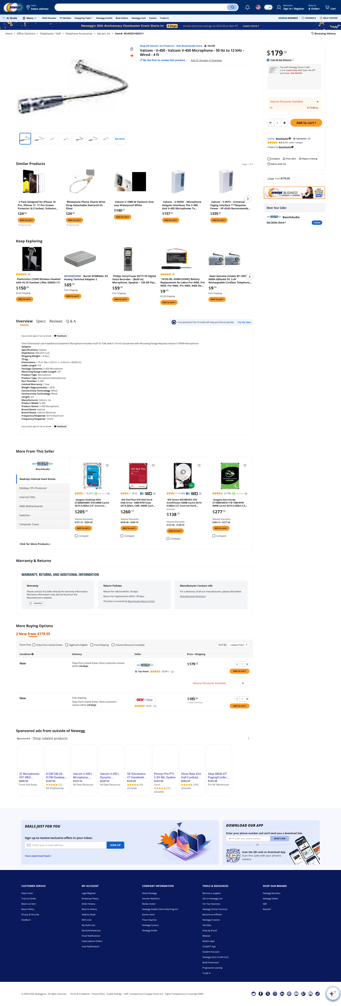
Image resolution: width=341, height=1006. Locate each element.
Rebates (206, 935)
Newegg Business (271, 893)
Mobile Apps (208, 941)
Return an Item (28, 903)
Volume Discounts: (84, 519)
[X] (267, 993)
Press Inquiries (149, 919)
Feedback (61, 335)
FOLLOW (316, 222)
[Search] (232, 7)
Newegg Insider (150, 930)
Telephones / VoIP (50, 33)
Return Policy (27, 909)
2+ (271, 108)
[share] (132, 49)
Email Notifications (91, 935)
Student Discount (210, 951)
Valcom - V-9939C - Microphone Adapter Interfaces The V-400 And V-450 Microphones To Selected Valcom (181, 205)
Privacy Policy (98, 993)
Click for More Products (34, 544)
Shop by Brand (209, 930)
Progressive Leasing (212, 967)
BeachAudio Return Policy (141, 601)
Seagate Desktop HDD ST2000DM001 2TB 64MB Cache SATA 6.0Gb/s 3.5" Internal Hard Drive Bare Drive (92, 502)
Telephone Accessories (79, 33)
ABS (265, 903)
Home (8, 33)
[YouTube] (296, 993)
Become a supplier (211, 893)
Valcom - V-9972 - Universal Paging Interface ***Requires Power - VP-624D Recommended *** (230, 205)
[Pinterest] (289, 993)
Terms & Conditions (80, 993)
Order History (88, 903)
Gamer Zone (148, 914)
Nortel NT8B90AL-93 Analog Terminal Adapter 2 (86, 277)
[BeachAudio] (159, 665)
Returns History (89, 909)
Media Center (149, 903)
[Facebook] (261, 993)
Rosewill (267, 909)
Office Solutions (26, 33)
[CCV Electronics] (159, 699)
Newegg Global (270, 898)
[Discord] (310, 993)
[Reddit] (131, 55)
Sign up (115, 845)
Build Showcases (210, 962)
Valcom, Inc (103, 33)
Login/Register (89, 893)
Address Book (88, 914)
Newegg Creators (211, 919)
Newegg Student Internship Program (160, 909)
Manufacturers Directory (193, 596)
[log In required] (107, 465)
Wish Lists (86, 919)
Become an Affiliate (212, 914)
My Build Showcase (91, 930)
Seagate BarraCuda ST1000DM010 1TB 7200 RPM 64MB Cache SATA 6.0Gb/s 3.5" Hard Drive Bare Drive (229, 502)
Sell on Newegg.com (212, 898)
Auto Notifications (90, 946)
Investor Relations (151, 898)
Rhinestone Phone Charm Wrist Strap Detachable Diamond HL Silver (85, 205)
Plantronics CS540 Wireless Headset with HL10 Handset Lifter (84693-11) (38, 281)
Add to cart (305, 123)
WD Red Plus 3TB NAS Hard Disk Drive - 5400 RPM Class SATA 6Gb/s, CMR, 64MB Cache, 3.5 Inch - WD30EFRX (138, 502)
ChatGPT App (209, 946)
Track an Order (28, 898)
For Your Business (211, 903)
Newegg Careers (150, 925)
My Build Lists (88, 925)
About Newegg (149, 893)
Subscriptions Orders (92, 941)
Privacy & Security (30, 914)
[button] (37, 7)
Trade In (206, 973)
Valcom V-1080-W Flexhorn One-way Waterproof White (134, 203)
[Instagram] (275, 993)
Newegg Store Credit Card (215, 957)
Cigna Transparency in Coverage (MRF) (184, 993)
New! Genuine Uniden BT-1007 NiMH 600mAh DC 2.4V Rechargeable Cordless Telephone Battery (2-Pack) (229, 279)
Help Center (27, 893)
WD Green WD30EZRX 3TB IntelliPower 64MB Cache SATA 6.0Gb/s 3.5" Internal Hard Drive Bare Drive (184, 502)
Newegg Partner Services (215, 909)
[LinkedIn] (282, 993)
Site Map (206, 925)
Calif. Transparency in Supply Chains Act (143, 993)
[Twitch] (303, 993)
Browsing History (90, 898)
